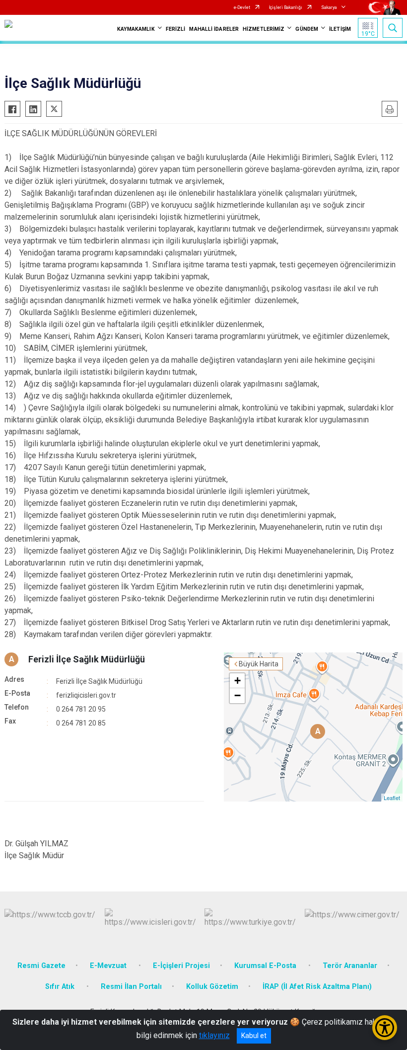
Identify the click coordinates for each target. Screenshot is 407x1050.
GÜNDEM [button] (306, 29)
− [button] (237, 695)
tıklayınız (214, 1035)
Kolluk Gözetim (212, 986)
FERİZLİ (176, 29)
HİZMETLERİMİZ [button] (263, 29)
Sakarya (329, 7)
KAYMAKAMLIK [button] (136, 29)
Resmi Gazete (41, 966)
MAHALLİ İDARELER (214, 29)
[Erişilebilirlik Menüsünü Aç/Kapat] (384, 1027)
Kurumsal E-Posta (266, 966)
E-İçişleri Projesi (181, 966)
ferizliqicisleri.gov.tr (86, 695)
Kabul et (254, 1036)
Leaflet (392, 798)
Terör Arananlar (350, 966)
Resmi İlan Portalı (131, 986)
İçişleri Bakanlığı (285, 7)
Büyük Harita (258, 664)
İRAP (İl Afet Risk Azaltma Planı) (317, 986)
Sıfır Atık (60, 986)
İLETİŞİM (340, 29)
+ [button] (237, 680)
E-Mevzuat (109, 966)
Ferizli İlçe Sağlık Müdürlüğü (86, 659)
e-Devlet (242, 7)
